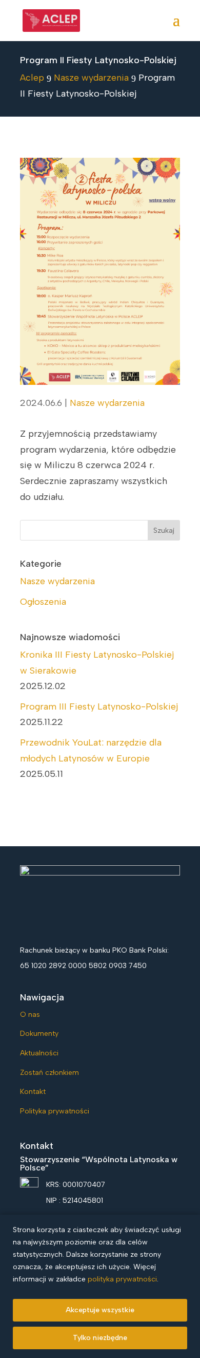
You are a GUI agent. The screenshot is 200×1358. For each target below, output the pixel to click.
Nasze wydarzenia (107, 402)
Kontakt (33, 1091)
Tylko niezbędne (100, 1337)
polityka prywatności (122, 1279)
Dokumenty (39, 1033)
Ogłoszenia (43, 601)
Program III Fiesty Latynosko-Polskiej (99, 706)
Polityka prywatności (54, 1111)
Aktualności (39, 1053)
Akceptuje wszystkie (100, 1310)
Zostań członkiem (49, 1072)
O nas (30, 1014)
